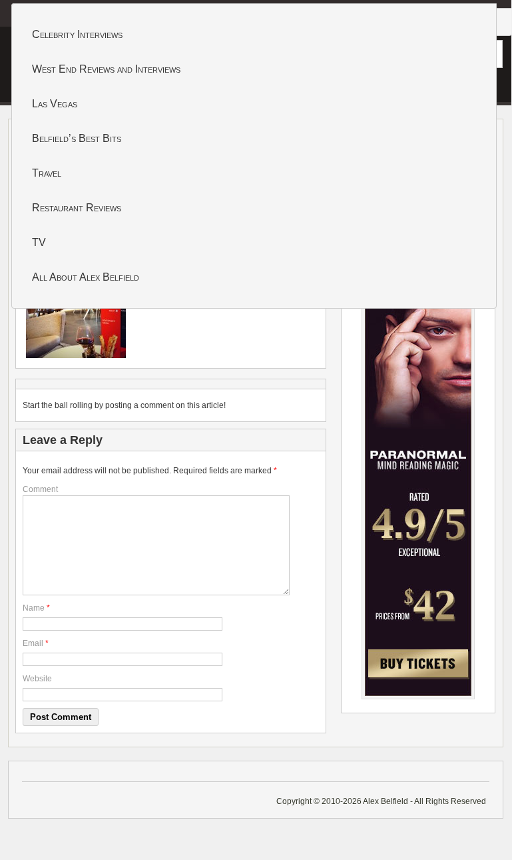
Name (34, 608)
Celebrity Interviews (77, 34)
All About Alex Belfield (85, 277)
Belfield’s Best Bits (76, 138)
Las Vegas (54, 103)
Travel (46, 173)
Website (37, 678)
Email (33, 643)
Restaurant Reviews (76, 207)
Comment (40, 489)
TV (39, 242)
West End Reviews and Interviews (106, 69)
